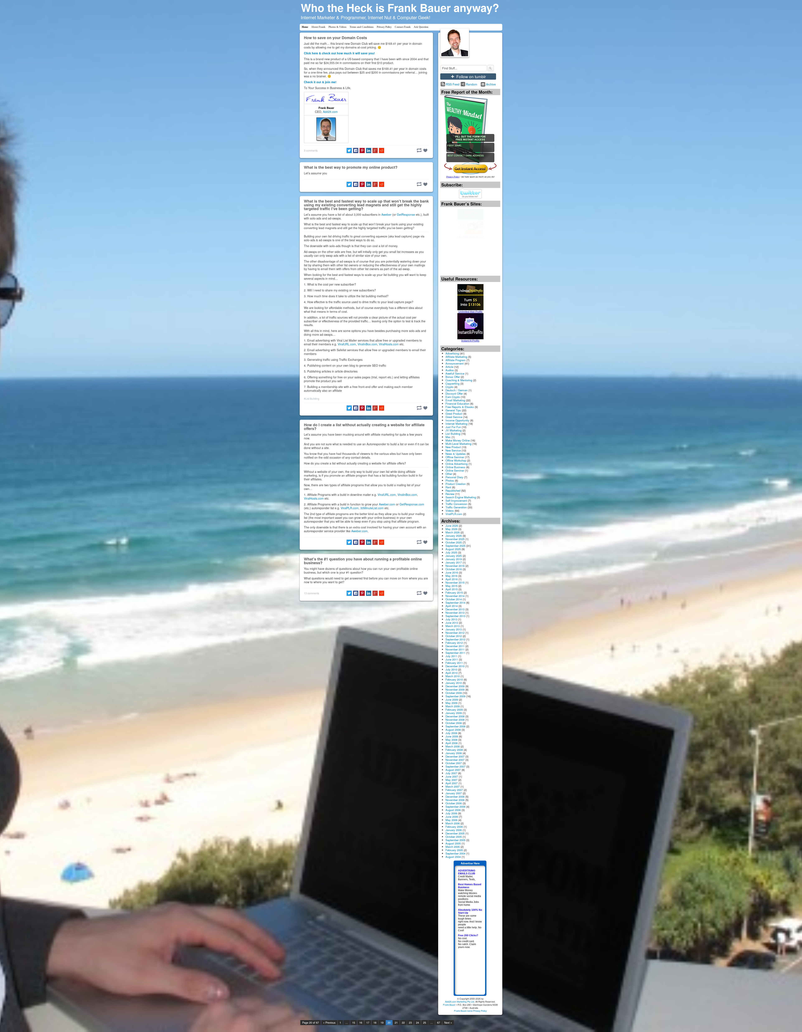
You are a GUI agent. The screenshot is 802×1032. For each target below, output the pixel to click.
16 (360, 1022)
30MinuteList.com (372, 508)
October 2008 (453, 723)
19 (382, 1022)
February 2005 (454, 850)
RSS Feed (452, 84)
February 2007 (454, 790)
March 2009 (452, 706)
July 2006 (451, 813)
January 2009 (453, 713)
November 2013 (454, 613)
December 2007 (454, 756)
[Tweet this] (349, 150)
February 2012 (454, 643)
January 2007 (453, 793)
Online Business (455, 467)
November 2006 (454, 800)
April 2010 (451, 673)
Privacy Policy (384, 27)
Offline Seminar (454, 457)
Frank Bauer (326, 108)
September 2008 (455, 726)
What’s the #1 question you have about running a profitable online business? (363, 560)
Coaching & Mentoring (458, 380)
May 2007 (451, 780)
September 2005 (455, 840)
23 (410, 1022)
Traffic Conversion (456, 504)
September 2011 (455, 653)
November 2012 (454, 633)
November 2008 (454, 720)
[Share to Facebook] (355, 150)
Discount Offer (454, 393)
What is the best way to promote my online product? (350, 167)
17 (367, 1022)
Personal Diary (454, 477)
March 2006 (452, 823)
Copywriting (452, 383)
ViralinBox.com (367, 344)
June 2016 (451, 572)
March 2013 (452, 626)
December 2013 (454, 609)
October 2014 (453, 599)
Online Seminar (454, 470)
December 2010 (454, 666)
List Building (452, 434)
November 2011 (454, 649)
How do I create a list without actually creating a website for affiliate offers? (364, 426)
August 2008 (453, 730)
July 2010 (451, 669)
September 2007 (455, 766)
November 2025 (454, 539)
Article (449, 367)
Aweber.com (387, 504)
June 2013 (451, 623)
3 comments (311, 150)
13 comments (311, 593)
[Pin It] (362, 150)
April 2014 (451, 606)
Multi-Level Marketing (458, 444)
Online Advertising (456, 464)
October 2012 (453, 636)
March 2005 (452, 847)
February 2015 (454, 592)
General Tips (453, 410)
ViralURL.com (347, 344)
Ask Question (421, 27)
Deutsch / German (456, 390)
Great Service (453, 417)
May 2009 (451, 703)
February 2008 (454, 750)
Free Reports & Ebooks (459, 407)
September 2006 (455, 807)
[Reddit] (381, 150)
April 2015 (451, 589)
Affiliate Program (455, 360)
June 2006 (451, 817)
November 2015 (454, 582)
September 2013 (455, 616)
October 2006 (453, 803)
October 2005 (453, 837)
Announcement (454, 363)
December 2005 (454, 833)
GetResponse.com (412, 504)
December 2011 (454, 646)
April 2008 (451, 743)
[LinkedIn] (368, 150)
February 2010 (454, 679)
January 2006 (453, 830)
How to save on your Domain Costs (335, 37)
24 (417, 1022)
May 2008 (451, 740)
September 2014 (455, 603)
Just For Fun (453, 427)
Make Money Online (457, 440)
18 (374, 1022)
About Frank (318, 27)
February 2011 (454, 663)
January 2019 (453, 559)
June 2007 (451, 776)
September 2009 (455, 696)
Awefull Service (454, 373)
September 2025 (455, 546)
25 (424, 1022)
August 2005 (453, 843)
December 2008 (454, 716)
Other (448, 474)
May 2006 (451, 820)
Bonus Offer (452, 377)
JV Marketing (453, 430)
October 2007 (453, 763)
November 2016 (454, 566)
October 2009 (453, 693)
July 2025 (451, 552)
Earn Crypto (452, 397)
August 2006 (453, 810)
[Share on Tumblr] (419, 150)
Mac (448, 437)
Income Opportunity (457, 420)
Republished (452, 490)
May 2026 (451, 529)
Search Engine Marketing (460, 497)
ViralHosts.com (389, 344)
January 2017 (453, 562)
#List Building (311, 398)
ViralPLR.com (350, 508)
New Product (453, 447)
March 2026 (452, 532)
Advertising (452, 353)
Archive (491, 84)
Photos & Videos (337, 27)
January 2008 (453, 753)
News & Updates (455, 454)
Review (449, 494)
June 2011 (451, 659)
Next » (448, 1022)
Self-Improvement (456, 501)
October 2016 (453, 569)
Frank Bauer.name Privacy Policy (470, 1010)
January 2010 (453, 683)
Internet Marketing (456, 424)
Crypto (449, 387)
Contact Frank (403, 27)
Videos (449, 511)
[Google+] (375, 150)
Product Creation (455, 484)
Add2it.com (330, 112)
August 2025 (453, 549)
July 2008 (451, 733)
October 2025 (453, 542)
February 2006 (454, 827)
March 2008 (452, 746)
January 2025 (453, 556)
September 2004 (455, 853)
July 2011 (451, 656)
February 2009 (454, 710)
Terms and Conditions (362, 27)
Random (471, 84)
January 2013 (453, 629)
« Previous (329, 1022)
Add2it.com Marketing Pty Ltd (459, 1001)
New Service (453, 450)
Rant (448, 487)
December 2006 (454, 797)
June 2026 (451, 526)
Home (305, 27)
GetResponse (406, 214)
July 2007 (451, 773)
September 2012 (455, 639)
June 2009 (451, 700)
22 (403, 1022)
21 (396, 1022)
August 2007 (453, 770)
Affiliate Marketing (456, 357)
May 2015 (451, 586)
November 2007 (454, 760)
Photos (449, 480)
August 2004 (453, 857)
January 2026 (453, 536)
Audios (449, 370)
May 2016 (451, 576)
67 (438, 1022)
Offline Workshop (455, 460)
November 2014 (454, 596)
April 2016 (451, 579)
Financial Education (457, 404)
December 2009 (454, 686)
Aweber (386, 214)
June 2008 (451, 736)
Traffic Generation (456, 507)
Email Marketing (455, 400)
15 (353, 1022)
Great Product (453, 414)
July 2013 (451, 619)
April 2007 (451, 783)
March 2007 (452, 786)
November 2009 (454, 689)
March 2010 (452, 676)
